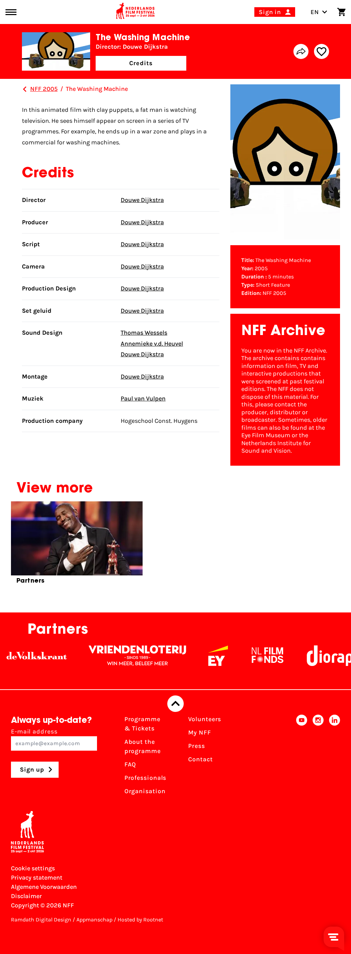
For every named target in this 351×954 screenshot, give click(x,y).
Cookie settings (33, 868)
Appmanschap (94, 919)
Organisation (145, 791)
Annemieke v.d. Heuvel (152, 343)
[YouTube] (301, 757)
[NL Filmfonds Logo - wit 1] (256, 655)
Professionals (145, 778)
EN (315, 12)
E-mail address (34, 731)
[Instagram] (318, 757)
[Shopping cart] (341, 12)
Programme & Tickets (142, 723)
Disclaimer (26, 896)
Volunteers (204, 719)
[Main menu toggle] (10, 12)
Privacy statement (36, 877)
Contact (200, 759)
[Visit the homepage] (135, 12)
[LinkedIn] (334, 757)
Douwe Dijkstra (142, 200)
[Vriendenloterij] (127, 655)
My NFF (199, 732)
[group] (77, 545)
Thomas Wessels (144, 332)
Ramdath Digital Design (41, 919)
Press (196, 746)
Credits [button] (141, 63)
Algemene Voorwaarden (44, 887)
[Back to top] (175, 703)
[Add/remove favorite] (321, 51)
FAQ (130, 764)
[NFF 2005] (24, 89)
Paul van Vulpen (143, 398)
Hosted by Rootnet (140, 919)
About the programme (142, 746)
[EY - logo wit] (207, 655)
